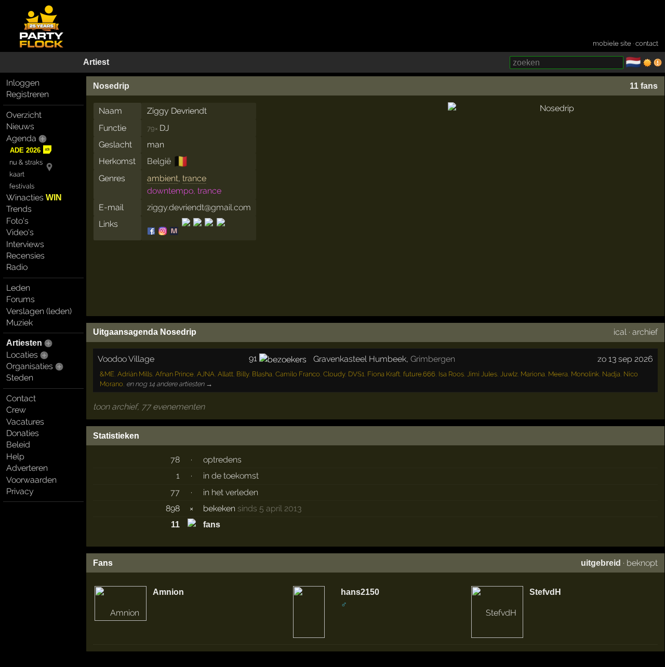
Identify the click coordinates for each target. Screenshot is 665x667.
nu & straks (26, 162)
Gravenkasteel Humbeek (359, 359)
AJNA (206, 374)
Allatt (225, 374)
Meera (558, 374)
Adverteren (27, 468)
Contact (21, 398)
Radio (17, 267)
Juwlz (508, 374)
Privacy (20, 491)
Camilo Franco (297, 374)
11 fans (644, 85)
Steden (19, 378)
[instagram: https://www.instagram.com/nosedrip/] (162, 231)
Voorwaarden (31, 480)
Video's (20, 232)
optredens (222, 460)
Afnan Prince (174, 374)
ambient (162, 178)
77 (175, 492)
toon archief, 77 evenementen (149, 407)
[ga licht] (647, 63)
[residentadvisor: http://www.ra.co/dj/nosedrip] (186, 231)
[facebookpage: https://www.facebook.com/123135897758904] (152, 231)
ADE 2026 (25, 150)
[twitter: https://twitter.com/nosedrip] (209, 231)
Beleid (18, 445)
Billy (242, 374)
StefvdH (545, 592)
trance (194, 178)
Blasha (262, 374)
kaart (16, 174)
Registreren (27, 94)
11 (175, 524)
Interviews (25, 244)
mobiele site (612, 43)
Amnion (168, 592)
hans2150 (360, 592)
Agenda (21, 138)
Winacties (34, 197)
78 (175, 460)
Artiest (96, 62)
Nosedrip (111, 85)
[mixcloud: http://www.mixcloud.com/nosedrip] (174, 231)
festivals (21, 186)
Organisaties (29, 366)
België (159, 161)
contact (646, 43)
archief (645, 332)
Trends (19, 209)
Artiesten (24, 342)
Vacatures (25, 422)
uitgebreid (601, 563)
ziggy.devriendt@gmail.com (199, 207)
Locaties (22, 355)
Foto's (17, 221)
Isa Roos (451, 374)
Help (15, 456)
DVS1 (356, 374)
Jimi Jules (482, 374)
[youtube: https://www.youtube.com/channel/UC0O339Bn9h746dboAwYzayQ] (220, 231)
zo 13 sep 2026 (625, 359)
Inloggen (22, 83)
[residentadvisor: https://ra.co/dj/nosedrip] (197, 231)
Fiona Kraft (383, 374)
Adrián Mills (134, 374)
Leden (18, 288)
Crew (16, 410)
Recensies (25, 256)
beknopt (642, 563)
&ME (107, 374)
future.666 (419, 374)
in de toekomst (231, 476)
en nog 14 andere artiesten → (169, 384)
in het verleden (230, 492)
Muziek (19, 323)
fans (211, 524)
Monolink (585, 374)
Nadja (611, 374)
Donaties (22, 433)
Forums (20, 299)
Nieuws (20, 126)
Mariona (533, 374)
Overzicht (24, 115)
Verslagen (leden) (39, 311)
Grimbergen (432, 359)
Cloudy (334, 374)
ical (620, 332)
